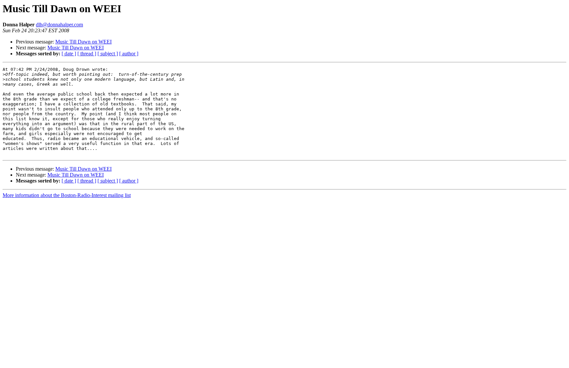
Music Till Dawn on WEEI (83, 41)
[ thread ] (86, 53)
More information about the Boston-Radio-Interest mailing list (67, 195)
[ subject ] (107, 53)
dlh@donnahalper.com (59, 24)
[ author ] (128, 53)
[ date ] (69, 53)
